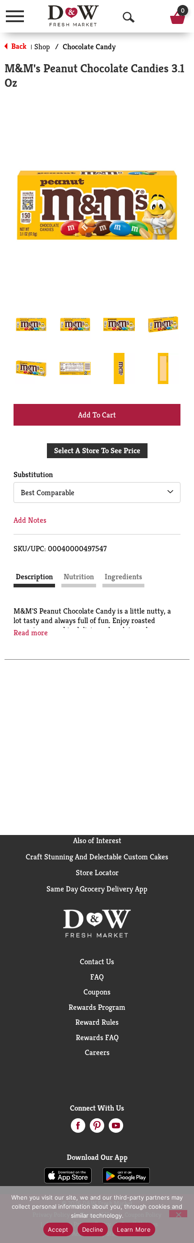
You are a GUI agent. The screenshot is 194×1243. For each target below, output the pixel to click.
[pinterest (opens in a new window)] (97, 1128)
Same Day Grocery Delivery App (97, 889)
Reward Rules (97, 1022)
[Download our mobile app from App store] (68, 1175)
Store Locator (97, 872)
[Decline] (178, 1213)
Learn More (134, 1229)
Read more (31, 633)
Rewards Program (97, 1007)
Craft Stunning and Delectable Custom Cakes (97, 857)
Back (18, 46)
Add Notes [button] (30, 520)
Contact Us (97, 961)
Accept (58, 1229)
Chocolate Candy (89, 47)
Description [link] (34, 577)
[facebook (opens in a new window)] (78, 1128)
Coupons (97, 992)
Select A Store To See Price (97, 450)
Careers (97, 1052)
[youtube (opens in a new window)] (116, 1128)
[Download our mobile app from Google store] (126, 1175)
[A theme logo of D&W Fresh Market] (73, 15)
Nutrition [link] (79, 577)
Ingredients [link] (123, 577)
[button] (31, 324)
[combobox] (97, 492)
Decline (93, 1229)
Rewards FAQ (97, 1037)
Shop (42, 47)
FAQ (97, 977)
